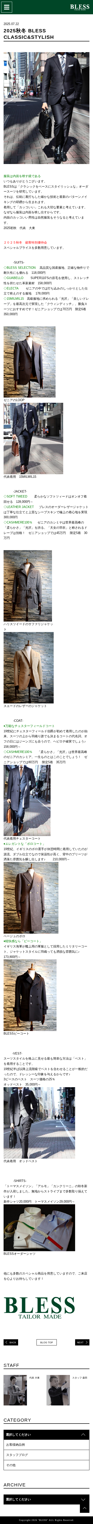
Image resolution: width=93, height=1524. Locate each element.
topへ (84, 1508)
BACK (13, 1342)
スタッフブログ (17, 1455)
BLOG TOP (46, 1342)
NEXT (80, 1342)
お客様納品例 (15, 1444)
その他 (11, 1465)
